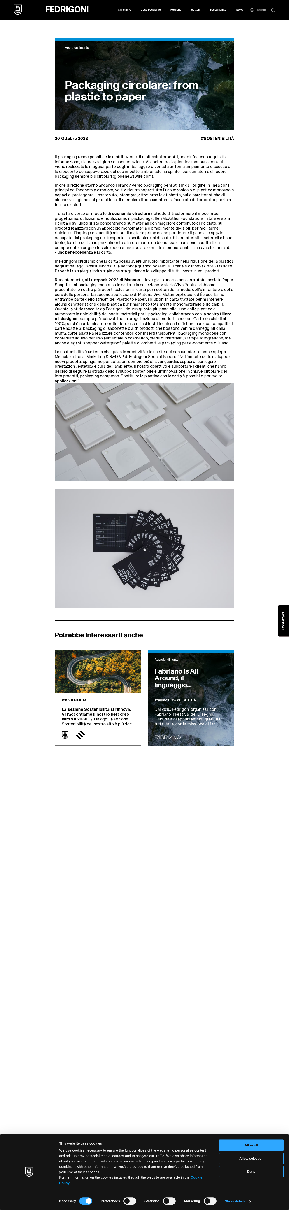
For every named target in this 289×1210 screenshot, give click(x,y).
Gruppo (163, 700)
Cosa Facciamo (151, 10)
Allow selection (251, 1158)
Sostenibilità (218, 10)
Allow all (251, 1145)
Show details (235, 1201)
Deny (251, 1171)
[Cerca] (273, 10)
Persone (175, 10)
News (239, 10)
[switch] (129, 1201)
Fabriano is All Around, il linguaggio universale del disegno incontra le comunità (185, 688)
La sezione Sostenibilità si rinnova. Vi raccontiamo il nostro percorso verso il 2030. (96, 714)
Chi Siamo (124, 10)
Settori (195, 10)
